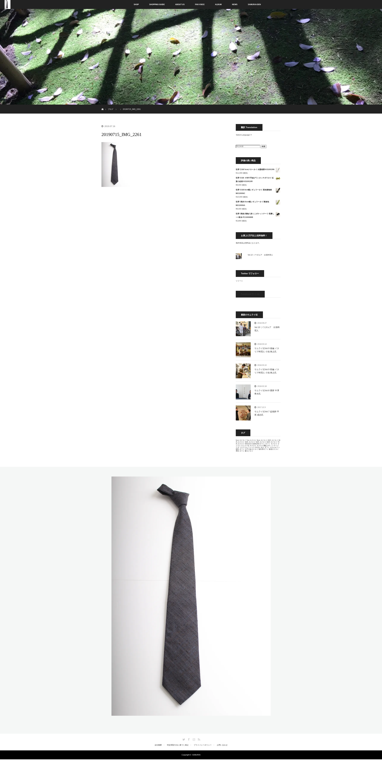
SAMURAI (255, 444)
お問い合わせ (222, 745)
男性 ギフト (240, 451)
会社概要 (158, 745)
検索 (263, 146)
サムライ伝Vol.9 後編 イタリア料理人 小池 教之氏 (266, 350)
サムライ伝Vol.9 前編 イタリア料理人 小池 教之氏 (266, 371)
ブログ (110, 109)
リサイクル (243, 447)
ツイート (239, 281)
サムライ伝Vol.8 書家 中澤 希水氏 (266, 392)
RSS (198, 739)
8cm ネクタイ (262, 440)
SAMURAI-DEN (254, 4)
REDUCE (248, 444)
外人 (259, 447)
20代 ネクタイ (273, 440)
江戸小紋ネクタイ (251, 449)
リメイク (251, 447)
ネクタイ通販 (262, 445)
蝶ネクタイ (249, 451)
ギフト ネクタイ (271, 444)
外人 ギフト (265, 447)
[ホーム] (102, 106)
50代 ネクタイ (261, 442)
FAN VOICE (200, 4)
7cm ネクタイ (251, 440)
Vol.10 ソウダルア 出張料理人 (260, 255)
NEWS (234, 4)
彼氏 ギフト (240, 449)
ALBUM (218, 4)
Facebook (188, 739)
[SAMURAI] (191, 714)
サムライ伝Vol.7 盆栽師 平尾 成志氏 (266, 413)
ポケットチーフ (273, 445)
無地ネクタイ (274, 449)
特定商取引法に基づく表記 (177, 745)
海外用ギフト (263, 449)
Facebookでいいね (250, 294)
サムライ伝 (245, 445)
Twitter (183, 739)
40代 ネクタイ (250, 442)
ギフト (262, 444)
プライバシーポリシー (203, 745)
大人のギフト (275, 447)
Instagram (193, 739)
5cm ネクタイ (241, 440)
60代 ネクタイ (272, 442)
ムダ (237, 447)
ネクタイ (253, 445)
